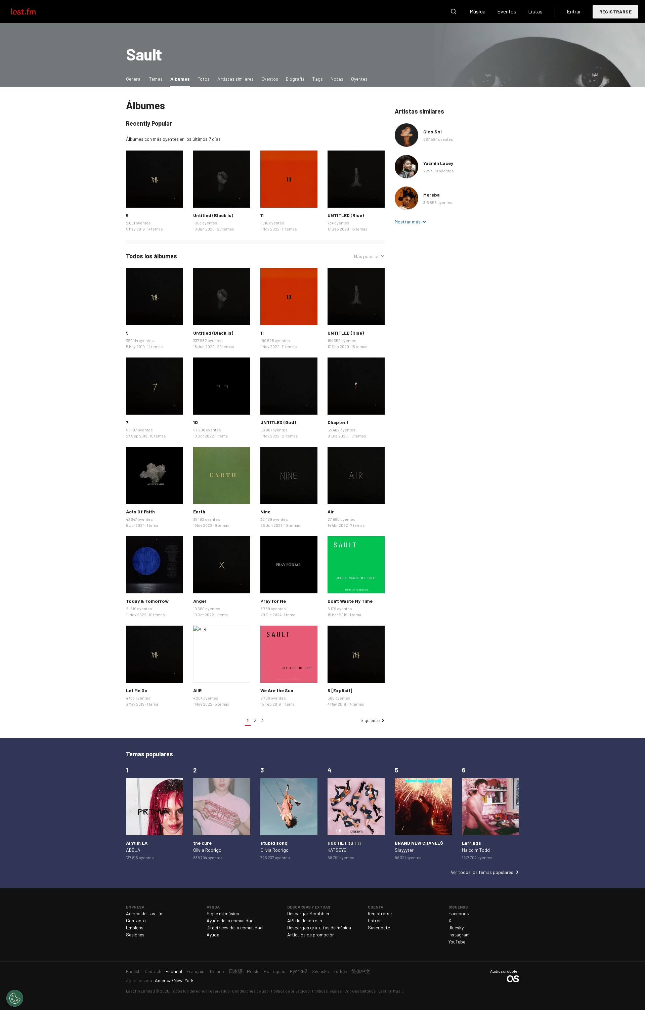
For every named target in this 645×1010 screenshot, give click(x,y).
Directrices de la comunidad (235, 927)
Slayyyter (404, 850)
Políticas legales (327, 990)
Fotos (204, 79)
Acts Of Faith (140, 511)
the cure (202, 843)
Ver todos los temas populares (482, 872)
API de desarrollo (304, 920)
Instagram (459, 934)
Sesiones (135, 934)
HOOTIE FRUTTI (344, 843)
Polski (253, 971)
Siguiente (370, 720)
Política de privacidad (290, 990)
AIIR (197, 690)
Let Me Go (136, 690)
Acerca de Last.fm (145, 913)
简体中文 (360, 971)
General (133, 79)
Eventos (506, 11)
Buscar (453, 11)
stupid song (274, 843)
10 (195, 422)
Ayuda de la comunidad (230, 920)
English (133, 971)
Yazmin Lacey (438, 163)
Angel (199, 601)
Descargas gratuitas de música (319, 927)
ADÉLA (133, 850)
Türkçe (340, 971)
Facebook (458, 913)
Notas (337, 79)
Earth (199, 511)
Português (274, 971)
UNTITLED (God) (278, 422)
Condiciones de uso (250, 990)
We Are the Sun (276, 690)
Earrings (471, 843)
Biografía (295, 79)
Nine (265, 511)
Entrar (574, 11)
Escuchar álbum (154, 179)
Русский (298, 971)
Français (195, 971)
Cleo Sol (432, 131)
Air (331, 511)
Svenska (320, 971)
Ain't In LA (136, 843)
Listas (535, 11)
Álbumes (181, 79)
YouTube (456, 941)
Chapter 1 (338, 422)
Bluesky (456, 927)
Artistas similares (235, 79)
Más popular (366, 256)
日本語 (235, 971)
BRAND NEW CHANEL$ (419, 843)
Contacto (136, 920)
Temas (156, 79)
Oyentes (359, 79)
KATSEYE (337, 850)
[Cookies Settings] (14, 998)
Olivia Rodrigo (207, 850)
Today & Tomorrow (147, 601)
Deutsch (153, 971)
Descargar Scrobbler (308, 913)
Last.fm (31, 11)
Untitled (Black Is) (213, 215)
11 (262, 215)
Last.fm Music (391, 990)
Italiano (216, 971)
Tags (317, 79)
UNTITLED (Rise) (346, 215)
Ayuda (213, 934)
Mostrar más (408, 221)
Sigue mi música (223, 913)
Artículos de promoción (311, 934)
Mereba (431, 195)
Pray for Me (273, 601)
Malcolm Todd (476, 850)
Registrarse (615, 11)
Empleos (134, 927)
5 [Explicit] (340, 690)
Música (477, 11)
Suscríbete (379, 927)
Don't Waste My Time (350, 601)
